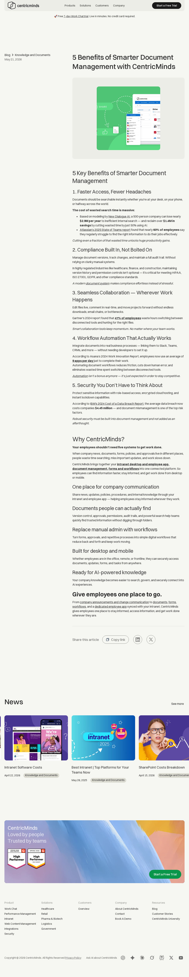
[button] (70, 6)
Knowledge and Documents (32, 55)
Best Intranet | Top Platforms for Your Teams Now (100, 769)
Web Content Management (20, 923)
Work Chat (10, 908)
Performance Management (20, 913)
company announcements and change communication (114, 602)
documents (160, 602)
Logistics (46, 923)
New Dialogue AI (119, 216)
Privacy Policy (73, 957)
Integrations (11, 928)
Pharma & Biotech (52, 918)
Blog (7, 55)
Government (48, 928)
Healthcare (47, 908)
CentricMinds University (166, 918)
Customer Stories (162, 913)
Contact (120, 913)
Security (9, 933)
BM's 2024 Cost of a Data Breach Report (117, 403)
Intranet (8, 918)
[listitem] (36, 749)
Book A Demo (123, 918)
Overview (83, 908)
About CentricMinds (126, 908)
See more (177, 704)
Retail (44, 913)
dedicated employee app (111, 606)
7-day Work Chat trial (76, 16)
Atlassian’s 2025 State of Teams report (105, 230)
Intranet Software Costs (23, 767)
